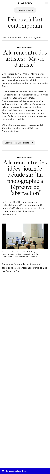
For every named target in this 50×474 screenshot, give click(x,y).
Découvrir (7, 37)
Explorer (27, 37)
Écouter (17, 37)
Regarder (36, 37)
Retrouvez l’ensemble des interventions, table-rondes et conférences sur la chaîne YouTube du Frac (24, 268)
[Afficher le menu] (46, 3)
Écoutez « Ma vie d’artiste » (18, 142)
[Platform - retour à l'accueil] (25, 3)
